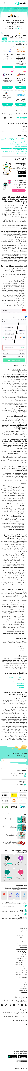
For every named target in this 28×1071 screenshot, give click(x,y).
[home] (21, 3)
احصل (7, 104)
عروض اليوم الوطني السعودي (20, 964)
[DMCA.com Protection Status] (14, 1061)
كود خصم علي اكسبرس (22, 943)
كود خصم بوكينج (23, 941)
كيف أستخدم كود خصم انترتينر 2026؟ (19, 142)
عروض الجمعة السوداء (22, 958)
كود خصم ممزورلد (23, 939)
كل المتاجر (3, 790)
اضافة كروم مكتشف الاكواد (21, 975)
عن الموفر (25, 980)
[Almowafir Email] (26, 1021)
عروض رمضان (24, 966)
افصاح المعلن (24, 986)
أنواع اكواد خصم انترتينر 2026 (21, 146)
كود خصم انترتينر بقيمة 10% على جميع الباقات (21, 118)
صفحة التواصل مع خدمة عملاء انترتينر (16, 677)
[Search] (4, 3)
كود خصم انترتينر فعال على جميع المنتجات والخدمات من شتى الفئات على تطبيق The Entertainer (15, 152)
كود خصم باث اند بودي (22, 935)
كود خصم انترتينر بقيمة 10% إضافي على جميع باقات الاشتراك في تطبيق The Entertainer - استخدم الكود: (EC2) (14, 139)
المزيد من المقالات (5, 814)
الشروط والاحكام (23, 988)
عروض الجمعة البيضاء (22, 960)
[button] (23, 795)
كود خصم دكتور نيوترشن (21, 949)
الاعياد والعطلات (23, 956)
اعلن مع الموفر (24, 982)
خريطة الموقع (24, 992)
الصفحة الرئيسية (23, 8)
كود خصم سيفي (23, 937)
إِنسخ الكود (5, 39)
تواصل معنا (24, 984)
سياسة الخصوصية (23, 990)
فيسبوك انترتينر (20, 683)
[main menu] (2, 3)
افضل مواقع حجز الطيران (21, 971)
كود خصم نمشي (23, 947)
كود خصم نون (24, 931)
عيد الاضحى (24, 969)
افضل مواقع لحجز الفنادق (21, 973)
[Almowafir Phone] (26, 1025)
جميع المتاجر (16, 8)
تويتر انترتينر (21, 687)
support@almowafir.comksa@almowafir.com (18, 1021)
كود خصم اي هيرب (23, 945)
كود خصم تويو (24, 933)
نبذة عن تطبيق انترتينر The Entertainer (18, 144)
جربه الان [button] (18, 190)
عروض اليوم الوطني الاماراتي (21, 962)
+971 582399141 (20, 1024)
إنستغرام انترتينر (20, 685)
